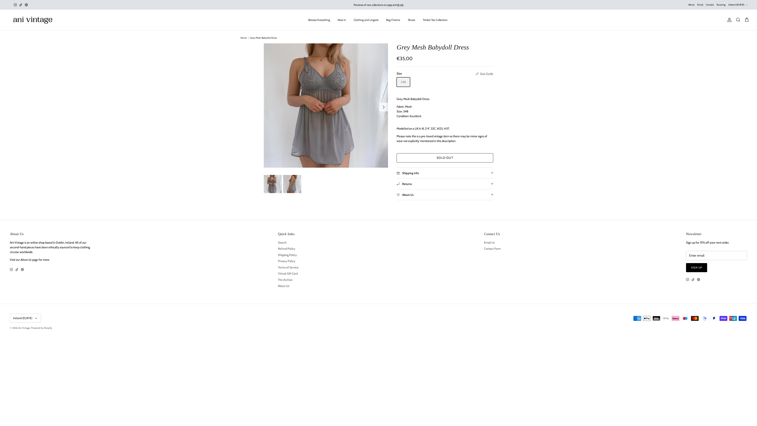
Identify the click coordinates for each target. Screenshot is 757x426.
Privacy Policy (286, 261)
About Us (283, 286)
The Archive (285, 280)
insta (389, 4)
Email (700, 4)
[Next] (383, 107)
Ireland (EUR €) (736, 4)
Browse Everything (319, 20)
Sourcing (721, 4)
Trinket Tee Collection (435, 20)
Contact (710, 4)
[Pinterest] (26, 4)
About (691, 4)
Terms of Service (288, 267)
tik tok (400, 4)
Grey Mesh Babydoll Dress (263, 37)
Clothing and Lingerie (366, 20)
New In (342, 20)
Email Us (489, 242)
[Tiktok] (20, 4)
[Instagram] (15, 4)
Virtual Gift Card (288, 273)
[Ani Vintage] (33, 20)
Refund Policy (286, 248)
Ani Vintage (24, 327)
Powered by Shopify (41, 327)
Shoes (411, 20)
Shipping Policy (287, 255)
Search (282, 242)
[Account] (728, 20)
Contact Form (492, 248)
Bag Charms (393, 20)
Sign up (696, 267)
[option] (326, 105)
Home (244, 37)
